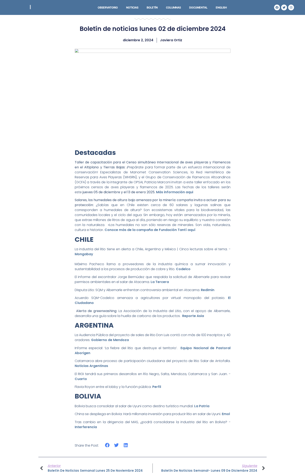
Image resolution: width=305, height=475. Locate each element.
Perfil (156, 386)
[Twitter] (284, 7)
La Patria (201, 406)
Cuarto (81, 379)
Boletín (152, 7)
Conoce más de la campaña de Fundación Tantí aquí (150, 229)
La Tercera (160, 281)
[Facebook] (277, 7)
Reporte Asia (193, 315)
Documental (198, 7)
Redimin (207, 290)
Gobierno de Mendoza (110, 340)
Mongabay (84, 254)
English (221, 7)
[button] (107, 445)
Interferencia (86, 427)
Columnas (173, 7)
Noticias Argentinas (91, 365)
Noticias (132, 7)
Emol (226, 414)
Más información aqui (174, 192)
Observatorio (108, 7)
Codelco (183, 269)
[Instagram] (291, 7)
